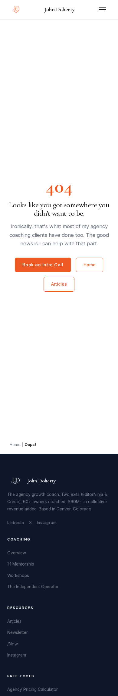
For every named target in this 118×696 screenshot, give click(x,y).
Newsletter (17, 632)
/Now (12, 643)
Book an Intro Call (42, 264)
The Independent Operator (33, 586)
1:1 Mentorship (20, 564)
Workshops (18, 575)
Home (90, 264)
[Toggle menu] (102, 10)
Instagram (47, 522)
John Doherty (59, 9)
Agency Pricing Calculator (32, 689)
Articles (59, 284)
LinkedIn (15, 522)
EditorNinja (92, 494)
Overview (16, 552)
